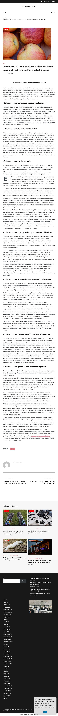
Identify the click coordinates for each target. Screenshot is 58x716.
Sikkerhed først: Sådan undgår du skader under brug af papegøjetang (15, 481)
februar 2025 (7, 629)
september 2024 (8, 641)
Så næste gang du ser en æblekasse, (41, 436)
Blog (4, 63)
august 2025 (7, 617)
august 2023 (7, 666)
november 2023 (8, 658)
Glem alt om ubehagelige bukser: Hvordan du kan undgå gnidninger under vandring (13, 533)
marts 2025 (7, 626)
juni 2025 (6, 619)
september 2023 (8, 663)
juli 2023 (6, 668)
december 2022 (8, 686)
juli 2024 (6, 644)
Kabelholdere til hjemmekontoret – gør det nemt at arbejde (39, 532)
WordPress (5, 710)
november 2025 (8, 612)
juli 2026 (6, 599)
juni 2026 (6, 602)
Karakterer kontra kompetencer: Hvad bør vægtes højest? (40, 594)
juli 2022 (6, 698)
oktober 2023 (7, 661)
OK (45, 712)
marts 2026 (7, 604)
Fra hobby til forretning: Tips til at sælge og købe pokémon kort (40, 583)
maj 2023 (6, 673)
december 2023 (8, 656)
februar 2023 (7, 681)
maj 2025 (6, 622)
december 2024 (8, 634)
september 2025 (8, 614)
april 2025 (6, 624)
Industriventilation (34, 586)
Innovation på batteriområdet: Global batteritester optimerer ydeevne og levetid (39, 562)
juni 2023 (6, 671)
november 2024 (8, 636)
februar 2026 (7, 607)
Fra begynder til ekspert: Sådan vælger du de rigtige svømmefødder (15, 559)
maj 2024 (6, 646)
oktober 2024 (7, 639)
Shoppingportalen (29, 6)
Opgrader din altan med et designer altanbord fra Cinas (42, 481)
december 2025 (8, 609)
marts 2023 (7, 678)
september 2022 (8, 693)
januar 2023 (7, 683)
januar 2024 (7, 654)
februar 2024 (7, 651)
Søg (4, 578)
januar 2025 (7, 631)
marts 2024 (7, 649)
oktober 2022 (7, 691)
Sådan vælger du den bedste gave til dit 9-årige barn (40, 579)
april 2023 (6, 676)
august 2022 (7, 695)
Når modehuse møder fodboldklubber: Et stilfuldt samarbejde (40, 590)
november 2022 (8, 688)
